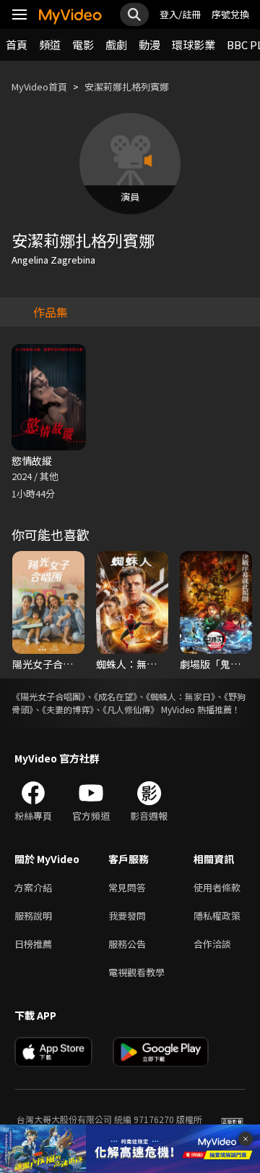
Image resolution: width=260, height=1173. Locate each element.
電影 (83, 44)
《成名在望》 (115, 696)
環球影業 (193, 44)
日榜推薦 (33, 944)
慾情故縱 (32, 460)
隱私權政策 (217, 915)
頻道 (50, 44)
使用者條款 (217, 887)
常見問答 (127, 887)
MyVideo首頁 (39, 86)
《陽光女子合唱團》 (48, 696)
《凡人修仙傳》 (131, 709)
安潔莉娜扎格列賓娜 (126, 86)
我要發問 (127, 915)
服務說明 (33, 915)
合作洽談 (212, 944)
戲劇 (116, 44)
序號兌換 (230, 14)
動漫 (149, 44)
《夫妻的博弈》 (68, 709)
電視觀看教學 (136, 972)
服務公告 (127, 944)
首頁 (16, 44)
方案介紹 (33, 887)
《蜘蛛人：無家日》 (180, 696)
